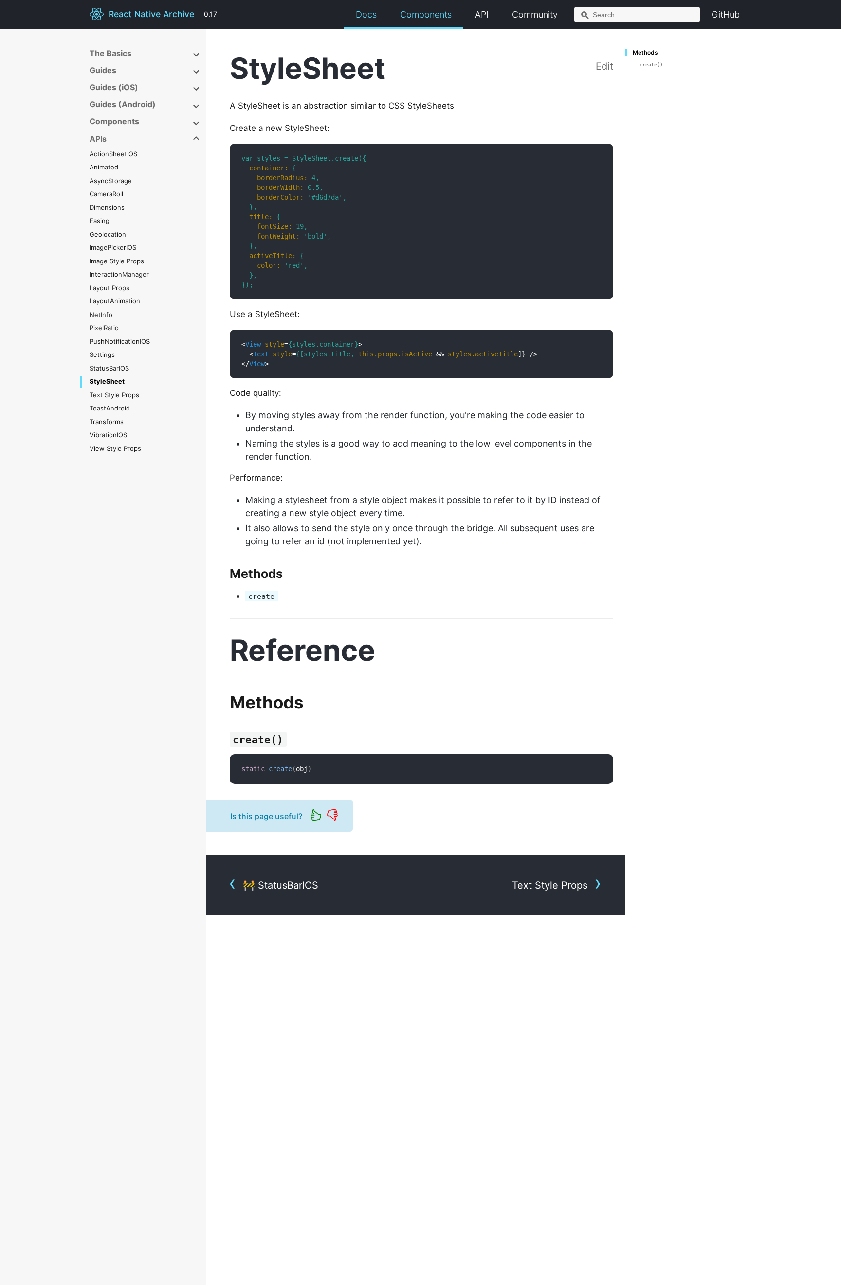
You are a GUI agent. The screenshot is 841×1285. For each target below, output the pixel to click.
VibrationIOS (108, 435)
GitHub (726, 14)
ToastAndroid (110, 408)
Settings (102, 355)
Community (535, 14)
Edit (604, 66)
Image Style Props (117, 261)
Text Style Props (114, 395)
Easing (100, 221)
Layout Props (109, 288)
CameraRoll (106, 194)
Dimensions (107, 207)
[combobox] (637, 14)
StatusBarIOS (109, 368)
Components (426, 14)
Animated (104, 167)
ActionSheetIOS (113, 154)
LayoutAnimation (115, 301)
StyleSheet (107, 382)
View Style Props (115, 448)
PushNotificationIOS (120, 341)
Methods (645, 52)
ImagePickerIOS (113, 248)
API (482, 14)
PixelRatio (104, 328)
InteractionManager (119, 275)
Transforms (107, 422)
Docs (366, 14)
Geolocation (108, 234)
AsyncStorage (111, 181)
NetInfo (101, 314)
